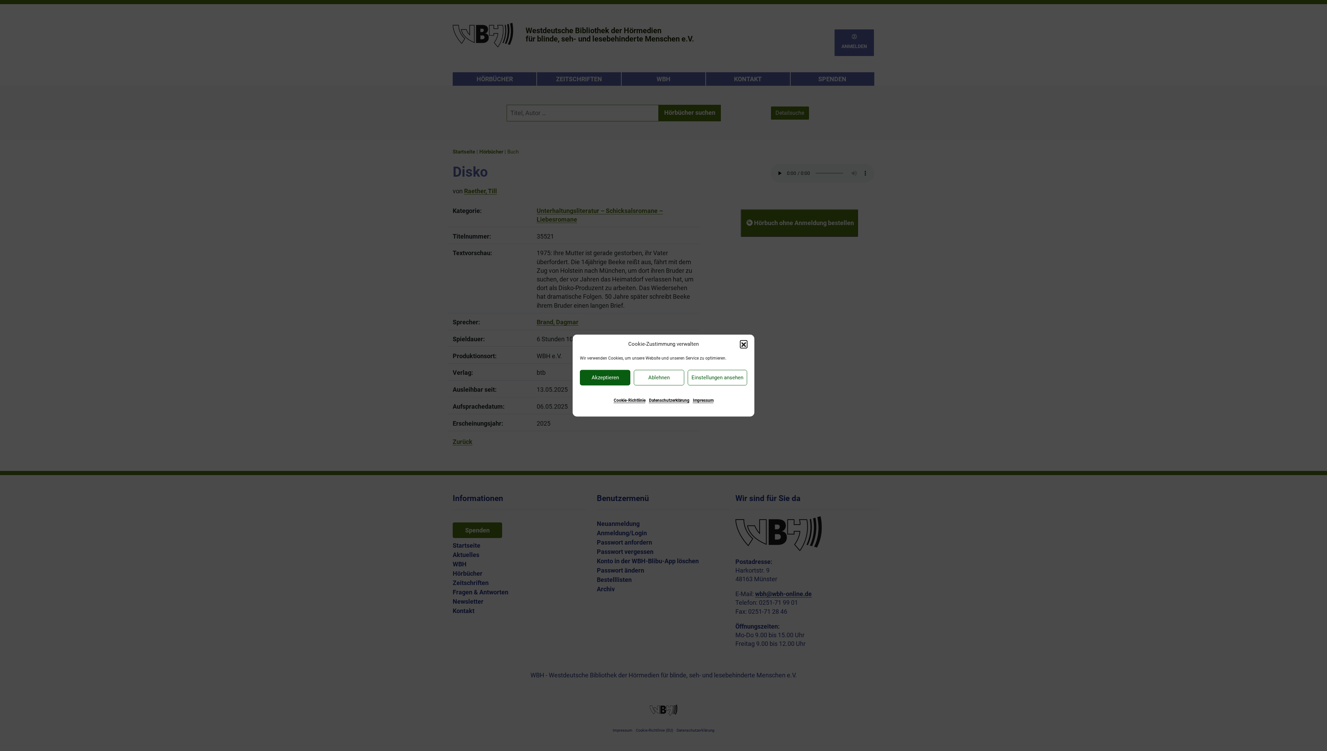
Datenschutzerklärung (669, 400)
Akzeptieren (605, 377)
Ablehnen (659, 377)
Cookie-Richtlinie (630, 400)
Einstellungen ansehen (717, 377)
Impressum (703, 400)
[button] (743, 344)
